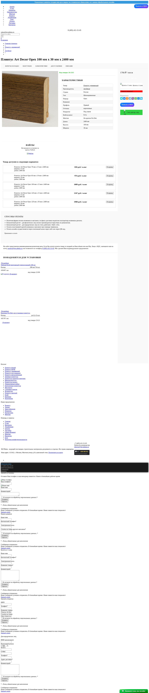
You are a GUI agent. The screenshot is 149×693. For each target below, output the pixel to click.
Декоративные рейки (12, 384)
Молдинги (8, 387)
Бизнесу (12, 16)
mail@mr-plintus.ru (7, 467)
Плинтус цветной (11, 393)
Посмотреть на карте (55, 452)
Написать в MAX (141, 6)
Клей (6, 395)
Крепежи (8, 397)
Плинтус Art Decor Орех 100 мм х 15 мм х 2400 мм (31, 184)
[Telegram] (130, 98)
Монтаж (12, 14)
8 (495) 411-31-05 (48, 248)
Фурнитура (9, 391)
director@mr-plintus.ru (81, 447)
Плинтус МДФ (10, 369)
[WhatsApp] (135, 98)
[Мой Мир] (138, 98)
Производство (12, 12)
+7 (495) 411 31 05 (7, 466)
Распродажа (9, 413)
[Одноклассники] (127, 98)
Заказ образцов (10, 409)
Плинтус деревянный (91, 85)
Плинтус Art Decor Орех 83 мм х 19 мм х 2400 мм (31, 175)
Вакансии (8, 436)
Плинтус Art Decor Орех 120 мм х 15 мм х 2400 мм (31, 193)
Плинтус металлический (13, 375)
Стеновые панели (11, 389)
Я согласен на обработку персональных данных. (20, 497)
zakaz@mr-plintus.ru (7, 32)
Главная (7, 421)
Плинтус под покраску (13, 373)
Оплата (12, 21)
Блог (12, 19)
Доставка (12, 23)
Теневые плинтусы (11, 377)
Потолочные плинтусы (13, 386)
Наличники (9, 398)
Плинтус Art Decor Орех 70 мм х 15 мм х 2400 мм (31, 167)
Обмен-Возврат (10, 432)
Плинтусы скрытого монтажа (15, 378)
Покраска (12, 10)
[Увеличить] (30, 99)
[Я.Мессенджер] (121, 98)
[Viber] (133, 98)
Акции (12, 6)
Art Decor (87, 89)
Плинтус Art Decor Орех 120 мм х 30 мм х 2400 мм (31, 202)
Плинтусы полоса (11, 382)
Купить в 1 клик (137, 85)
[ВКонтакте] (124, 98)
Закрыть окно (5, 512)
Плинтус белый (10, 367)
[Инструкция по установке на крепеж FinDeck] (30, 153)
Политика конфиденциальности (16, 439)
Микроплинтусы (11, 380)
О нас (12, 8)
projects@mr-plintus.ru (15, 248)
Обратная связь (6, 464)
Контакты (12, 25)
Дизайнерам (12, 17)
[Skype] (141, 98)
